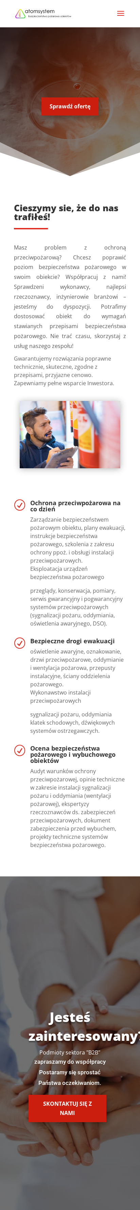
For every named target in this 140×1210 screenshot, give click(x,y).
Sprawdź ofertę (70, 106)
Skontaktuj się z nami (67, 1108)
